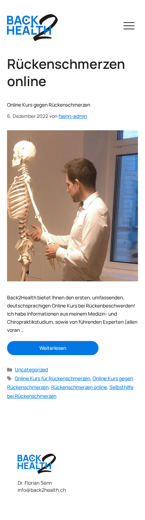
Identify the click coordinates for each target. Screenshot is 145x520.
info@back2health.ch (42, 489)
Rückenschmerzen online (79, 387)
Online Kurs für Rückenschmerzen (52, 378)
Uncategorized (31, 369)
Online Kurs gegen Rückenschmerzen (48, 104)
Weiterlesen (52, 348)
